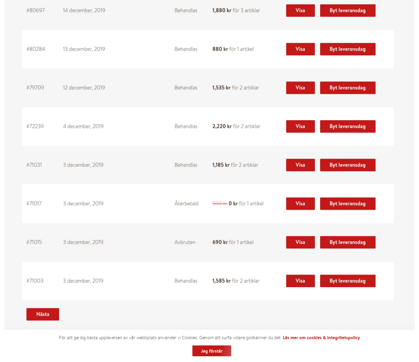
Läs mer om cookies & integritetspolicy (321, 337)
